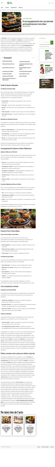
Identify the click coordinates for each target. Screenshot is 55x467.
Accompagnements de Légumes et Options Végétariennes (26, 64)
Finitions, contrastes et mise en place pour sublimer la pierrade (9, 79)
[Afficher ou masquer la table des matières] (23, 58)
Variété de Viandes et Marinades (7, 61)
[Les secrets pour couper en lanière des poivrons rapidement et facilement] (30, 419)
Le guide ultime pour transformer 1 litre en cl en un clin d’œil (18, 429)
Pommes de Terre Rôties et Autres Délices (25, 71)
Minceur (47, 65)
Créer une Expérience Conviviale (24, 73)
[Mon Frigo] (10, 3)
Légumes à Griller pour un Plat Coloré (8, 67)
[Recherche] (49, 3)
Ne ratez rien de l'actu (12, 412)
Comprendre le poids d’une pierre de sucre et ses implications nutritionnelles (49, 55)
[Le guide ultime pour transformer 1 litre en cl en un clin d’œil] (18, 419)
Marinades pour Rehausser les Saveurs (8, 64)
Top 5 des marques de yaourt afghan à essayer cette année (6, 429)
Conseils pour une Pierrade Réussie (7, 76)
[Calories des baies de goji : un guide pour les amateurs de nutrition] (42, 69)
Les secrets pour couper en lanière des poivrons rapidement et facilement (30, 429)
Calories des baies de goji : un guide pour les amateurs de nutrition (49, 70)
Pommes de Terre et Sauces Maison (7, 71)
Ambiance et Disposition (23, 76)
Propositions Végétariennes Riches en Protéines (25, 68)
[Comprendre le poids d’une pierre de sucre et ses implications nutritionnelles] (42, 55)
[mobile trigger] (2, 3)
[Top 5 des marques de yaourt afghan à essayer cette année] (6, 419)
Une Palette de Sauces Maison (7, 73)
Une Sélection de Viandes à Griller (24, 61)
